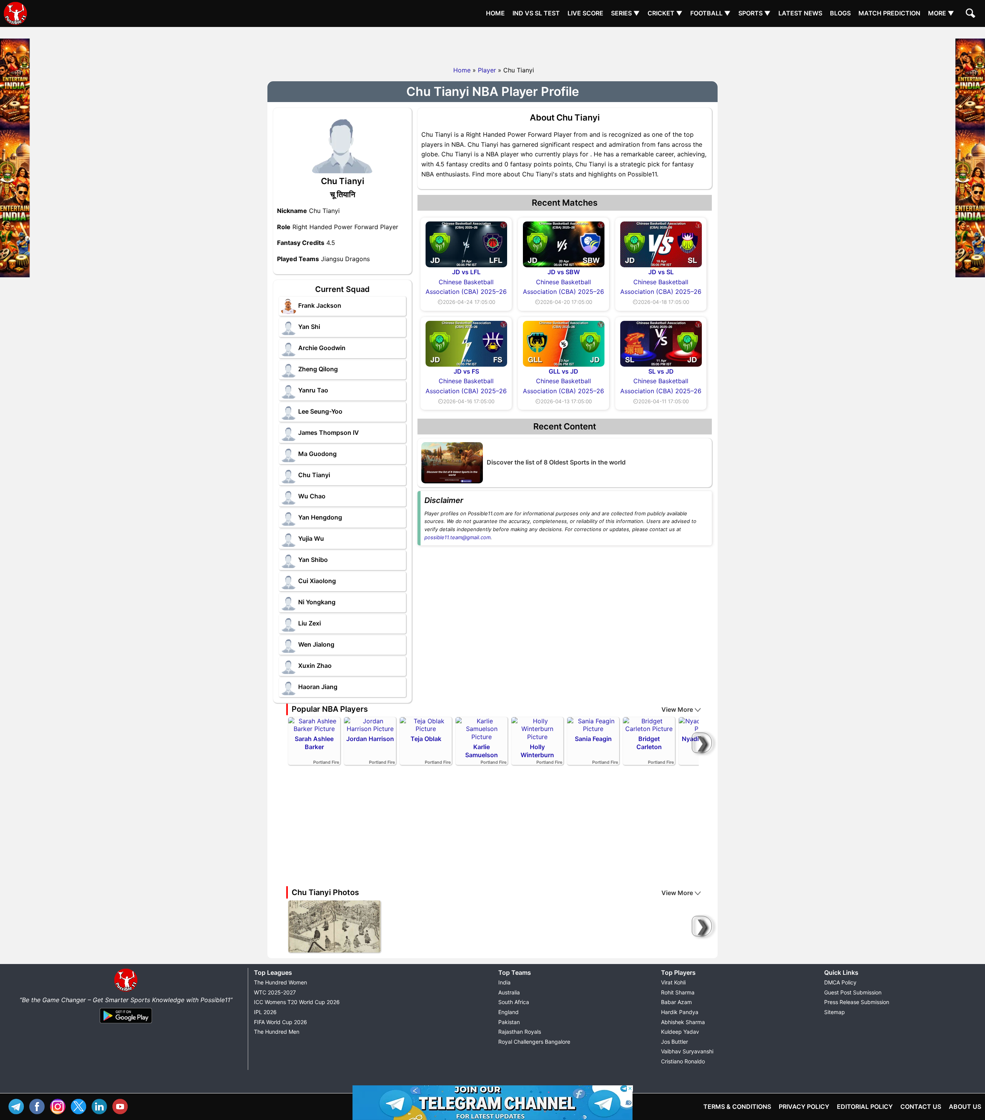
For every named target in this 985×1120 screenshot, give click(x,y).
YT (122, 1105)
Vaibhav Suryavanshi (687, 1051)
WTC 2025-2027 (275, 992)
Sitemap (834, 1012)
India (504, 982)
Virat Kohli (673, 982)
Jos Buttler (674, 1041)
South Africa (513, 1002)
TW (80, 1105)
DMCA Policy (840, 982)
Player (487, 70)
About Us (965, 1106)
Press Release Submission (856, 1002)
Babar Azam (676, 1002)
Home (495, 13)
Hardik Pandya (679, 1012)
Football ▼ (710, 13)
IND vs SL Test (536, 13)
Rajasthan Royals (519, 1031)
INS (59, 1105)
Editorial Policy (865, 1106)
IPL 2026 (265, 1012)
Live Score (585, 13)
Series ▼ (625, 13)
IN (101, 1105)
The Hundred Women (280, 982)
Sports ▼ (754, 13)
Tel (18, 1105)
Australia (509, 992)
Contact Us (920, 1106)
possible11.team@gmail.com (457, 537)
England (508, 1012)
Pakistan (509, 1022)
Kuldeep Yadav (680, 1031)
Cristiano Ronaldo (683, 1061)
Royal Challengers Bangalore (534, 1041)
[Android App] (125, 1024)
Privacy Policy (804, 1106)
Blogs (840, 13)
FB (38, 1105)
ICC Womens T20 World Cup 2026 (297, 1002)
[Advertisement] (492, 44)
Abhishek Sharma (683, 1022)
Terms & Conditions (737, 1106)
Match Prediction (889, 13)
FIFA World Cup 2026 (280, 1022)
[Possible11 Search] (971, 14)
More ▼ (941, 13)
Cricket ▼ (665, 13)
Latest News (800, 13)
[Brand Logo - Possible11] (126, 990)
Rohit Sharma (678, 992)
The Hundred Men (276, 1031)
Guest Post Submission (852, 992)
